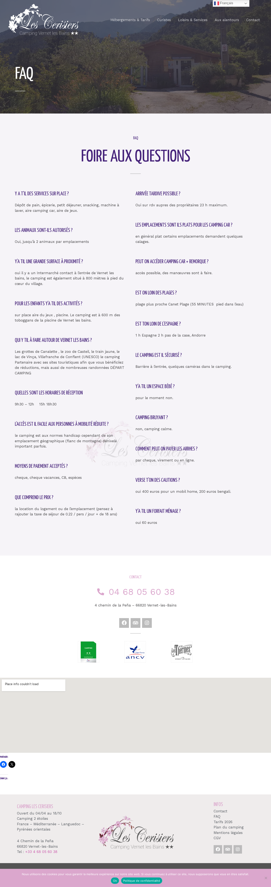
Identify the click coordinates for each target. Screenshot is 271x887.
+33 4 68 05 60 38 (41, 852)
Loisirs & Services (192, 20)
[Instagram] (238, 849)
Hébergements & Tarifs (130, 20)
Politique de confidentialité (141, 880)
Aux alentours (227, 20)
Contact (253, 20)
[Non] (266, 878)
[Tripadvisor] (228, 849)
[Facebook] (218, 849)
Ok (115, 880)
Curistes (164, 20)
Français (226, 3)
